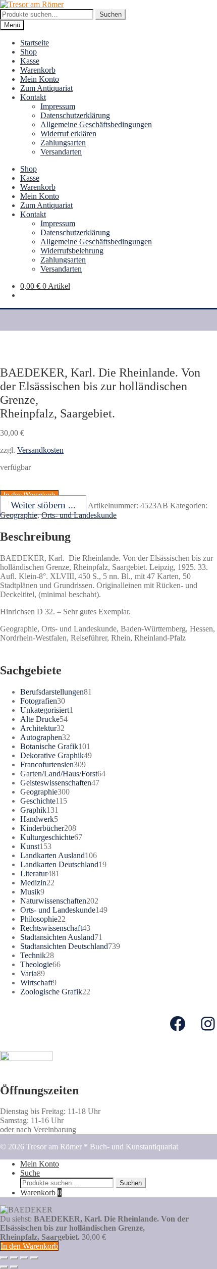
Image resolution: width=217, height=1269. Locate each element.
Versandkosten (40, 450)
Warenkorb (38, 70)
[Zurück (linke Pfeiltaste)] (4, 1266)
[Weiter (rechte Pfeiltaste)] (14, 1266)
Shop (28, 51)
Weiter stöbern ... (43, 505)
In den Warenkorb (29, 1246)
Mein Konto (39, 79)
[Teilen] (14, 1257)
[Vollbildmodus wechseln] (24, 1257)
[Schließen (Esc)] (4, 1257)
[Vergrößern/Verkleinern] (34, 1257)
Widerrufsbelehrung (71, 250)
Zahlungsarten (63, 142)
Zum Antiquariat (46, 88)
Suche (30, 1173)
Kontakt (33, 97)
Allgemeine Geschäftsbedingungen (96, 124)
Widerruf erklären (68, 133)
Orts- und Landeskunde (79, 515)
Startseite (34, 42)
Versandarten (61, 151)
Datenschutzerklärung (75, 115)
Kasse (29, 61)
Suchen (110, 14)
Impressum (57, 106)
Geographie (18, 515)
